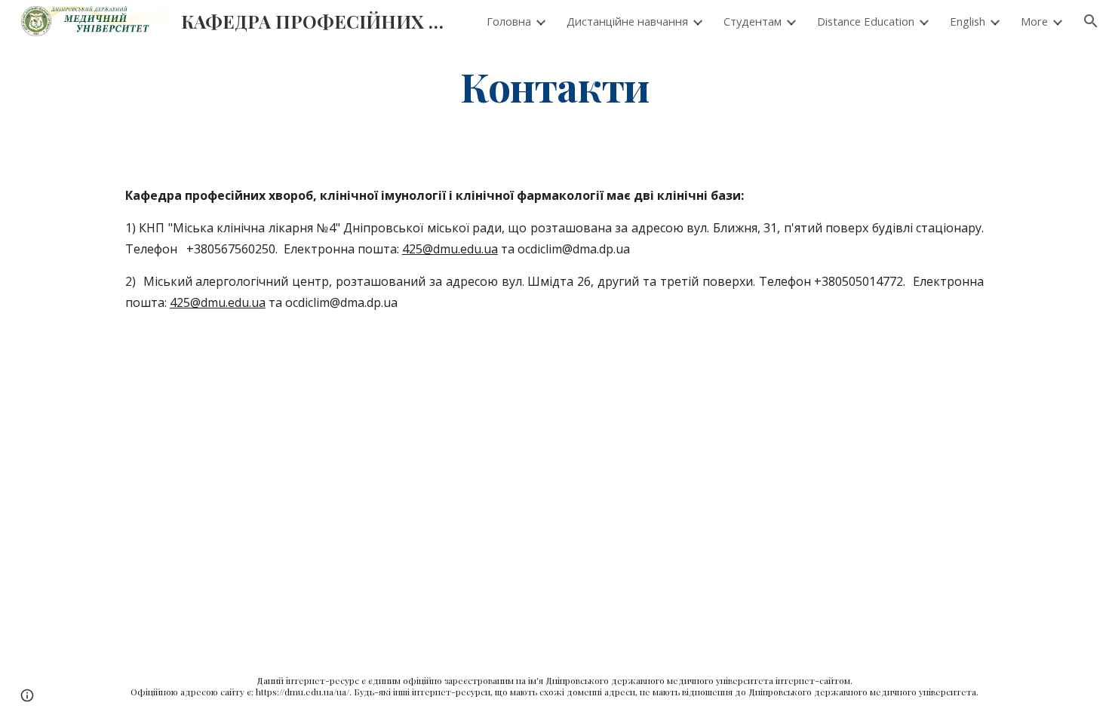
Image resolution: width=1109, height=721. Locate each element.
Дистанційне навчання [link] (627, 21)
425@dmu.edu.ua (450, 249)
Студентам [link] (752, 21)
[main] (554, 85)
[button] (1091, 21)
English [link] (967, 21)
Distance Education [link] (865, 21)
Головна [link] (509, 21)
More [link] (1034, 21)
